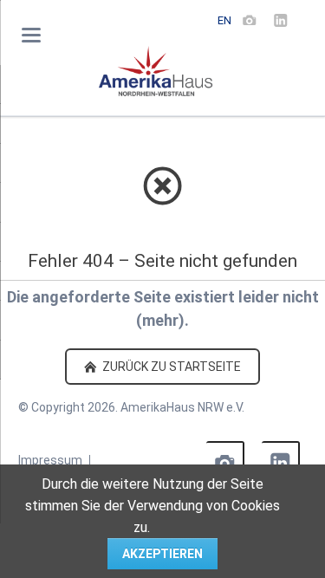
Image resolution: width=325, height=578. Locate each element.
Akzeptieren (162, 554)
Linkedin (281, 460)
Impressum (50, 460)
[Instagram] (249, 20)
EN (224, 20)
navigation (31, 35)
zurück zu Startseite (170, 366)
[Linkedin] (280, 20)
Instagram (225, 460)
